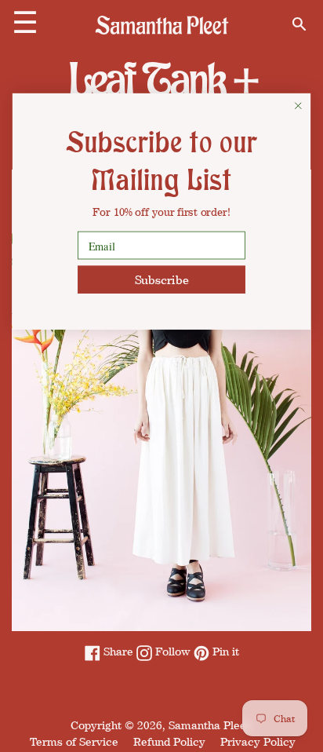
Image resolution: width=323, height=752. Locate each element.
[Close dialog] (298, 105)
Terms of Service (74, 741)
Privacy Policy (258, 741)
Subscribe (162, 279)
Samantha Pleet (209, 725)
